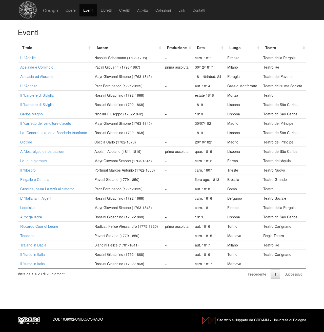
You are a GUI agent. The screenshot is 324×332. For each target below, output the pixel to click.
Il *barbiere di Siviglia (37, 95)
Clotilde (26, 141)
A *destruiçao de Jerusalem (42, 151)
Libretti (106, 10)
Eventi (88, 10)
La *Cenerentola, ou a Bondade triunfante (53, 132)
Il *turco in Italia (32, 254)
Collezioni (163, 10)
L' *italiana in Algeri (35, 198)
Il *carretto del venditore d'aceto (45, 123)
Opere (71, 10)
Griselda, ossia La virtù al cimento (47, 188)
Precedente (257, 274)
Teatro (270, 47)
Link (181, 10)
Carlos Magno (31, 113)
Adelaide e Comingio (36, 67)
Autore (102, 47)
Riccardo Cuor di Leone (39, 226)
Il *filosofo (28, 170)
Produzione (177, 47)
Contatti (199, 10)
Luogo (235, 47)
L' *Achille (28, 57)
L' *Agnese (28, 85)
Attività (142, 10)
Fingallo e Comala (34, 179)
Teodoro (27, 235)
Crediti (124, 10)
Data (201, 47)
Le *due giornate (33, 160)
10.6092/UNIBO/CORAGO (82, 319)
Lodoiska (27, 207)
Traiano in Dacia (33, 244)
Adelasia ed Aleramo (36, 76)
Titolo (27, 47)
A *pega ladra (31, 216)
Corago (50, 10)
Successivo (293, 274)
